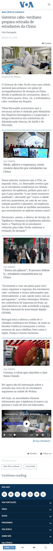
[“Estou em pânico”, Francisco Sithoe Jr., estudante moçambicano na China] (26, 251)
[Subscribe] (36, 494)
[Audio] (23, 547)
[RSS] (43, 494)
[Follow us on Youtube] (11, 494)
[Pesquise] (46, 547)
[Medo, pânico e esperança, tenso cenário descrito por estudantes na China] (26, 145)
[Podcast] (30, 494)
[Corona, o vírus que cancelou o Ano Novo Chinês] (26, 353)
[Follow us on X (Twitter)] (23, 494)
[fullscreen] (48, 435)
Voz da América (15, 418)
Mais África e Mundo (13, 12)
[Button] (46, 43)
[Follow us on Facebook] (4, 494)
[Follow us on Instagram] (17, 494)
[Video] (34, 547)
